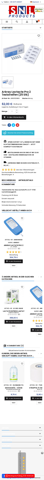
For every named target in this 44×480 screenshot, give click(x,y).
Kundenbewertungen (20, 462)
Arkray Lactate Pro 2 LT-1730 (13, 246)
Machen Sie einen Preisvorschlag (20, 133)
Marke (24, 98)
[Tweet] (13, 125)
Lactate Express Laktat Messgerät (13, 312)
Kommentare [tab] (8, 184)
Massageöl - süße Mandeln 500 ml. (13, 389)
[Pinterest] (17, 125)
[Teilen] (9, 125)
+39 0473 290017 (16, 2)
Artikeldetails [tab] (25, 180)
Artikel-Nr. (6, 98)
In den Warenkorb (14, 117)
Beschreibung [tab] (9, 180)
